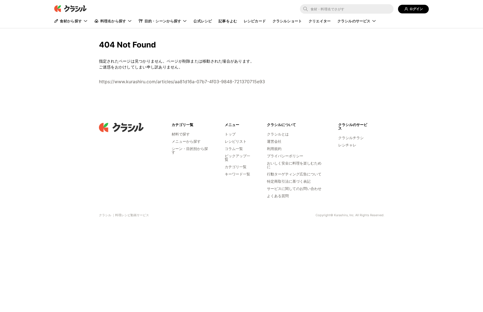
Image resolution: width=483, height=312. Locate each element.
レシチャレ (347, 145)
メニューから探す (186, 141)
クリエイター (320, 21)
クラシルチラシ (351, 137)
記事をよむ (228, 21)
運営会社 (274, 141)
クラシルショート (287, 21)
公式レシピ (202, 21)
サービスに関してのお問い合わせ (294, 188)
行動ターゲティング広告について (294, 174)
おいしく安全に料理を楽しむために (294, 165)
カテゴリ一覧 (236, 167)
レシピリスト (236, 141)
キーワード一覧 (237, 174)
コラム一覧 (234, 148)
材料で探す (181, 134)
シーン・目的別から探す (190, 150)
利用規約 (274, 148)
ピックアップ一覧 (237, 158)
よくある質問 (278, 196)
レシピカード (255, 21)
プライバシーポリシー (285, 156)
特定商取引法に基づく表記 (289, 181)
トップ (230, 134)
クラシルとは (278, 134)
